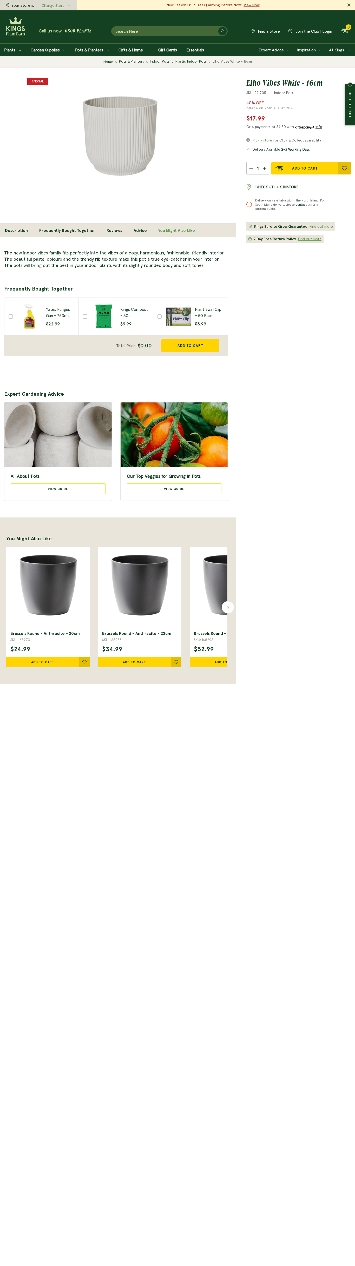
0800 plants (78, 31)
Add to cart (190, 345)
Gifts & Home (131, 49)
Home (108, 61)
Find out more (321, 226)
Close (350, 84)
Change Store (53, 5)
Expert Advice (272, 49)
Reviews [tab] (114, 230)
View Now (252, 5)
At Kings (337, 49)
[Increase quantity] (264, 168)
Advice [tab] (140, 230)
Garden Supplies (46, 49)
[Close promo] (349, 5)
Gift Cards (167, 49)
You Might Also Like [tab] (176, 230)
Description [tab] (16, 230)
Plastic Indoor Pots (191, 61)
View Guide (58, 489)
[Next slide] (226, 607)
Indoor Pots (159, 61)
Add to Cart (305, 168)
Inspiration (307, 49)
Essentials (195, 49)
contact (301, 204)
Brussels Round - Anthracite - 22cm (136, 633)
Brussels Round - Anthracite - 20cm (45, 633)
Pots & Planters (89, 49)
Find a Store (268, 31)
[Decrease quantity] (250, 168)
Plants (10, 49)
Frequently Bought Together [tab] (67, 230)
